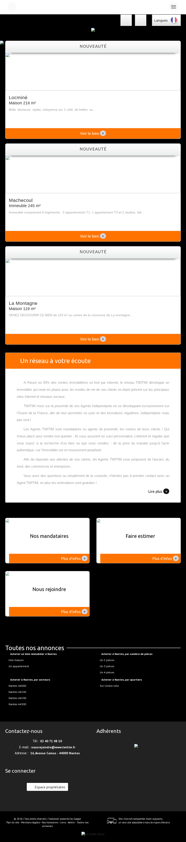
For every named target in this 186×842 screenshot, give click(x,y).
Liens (63, 822)
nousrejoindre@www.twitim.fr (53, 747)
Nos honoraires (50, 822)
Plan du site (12, 822)
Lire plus (157, 491)
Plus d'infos (73, 558)
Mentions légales (30, 822)
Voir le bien (92, 133)
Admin (71, 822)
